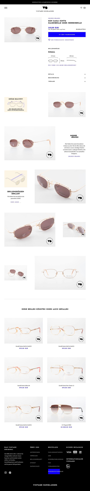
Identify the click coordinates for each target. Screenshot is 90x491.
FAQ (49, 462)
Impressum (34, 455)
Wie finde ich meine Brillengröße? (62, 65)
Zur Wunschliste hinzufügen (62, 40)
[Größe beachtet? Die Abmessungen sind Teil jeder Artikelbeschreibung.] (15, 105)
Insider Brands (74, 156)
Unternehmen (35, 452)
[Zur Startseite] (45, 7)
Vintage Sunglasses (45, 11)
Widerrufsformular (54, 471)
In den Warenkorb (67, 34)
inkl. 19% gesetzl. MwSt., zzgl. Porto (56, 29)
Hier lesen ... (16, 202)
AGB (49, 455)
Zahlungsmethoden (54, 452)
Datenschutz (35, 466)
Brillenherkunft (36, 459)
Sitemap (33, 462)
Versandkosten (54, 466)
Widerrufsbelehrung (54, 459)
